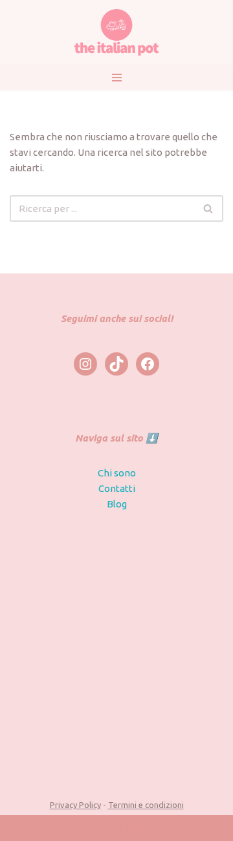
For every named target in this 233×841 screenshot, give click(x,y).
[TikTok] (116, 364)
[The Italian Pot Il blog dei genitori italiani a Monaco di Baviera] (116, 32)
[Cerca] (208, 208)
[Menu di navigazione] (116, 77)
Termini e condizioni (146, 804)
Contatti (116, 488)
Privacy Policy (75, 804)
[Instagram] (85, 364)
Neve (61, 827)
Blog (117, 503)
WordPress (159, 827)
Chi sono (117, 472)
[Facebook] (147, 364)
